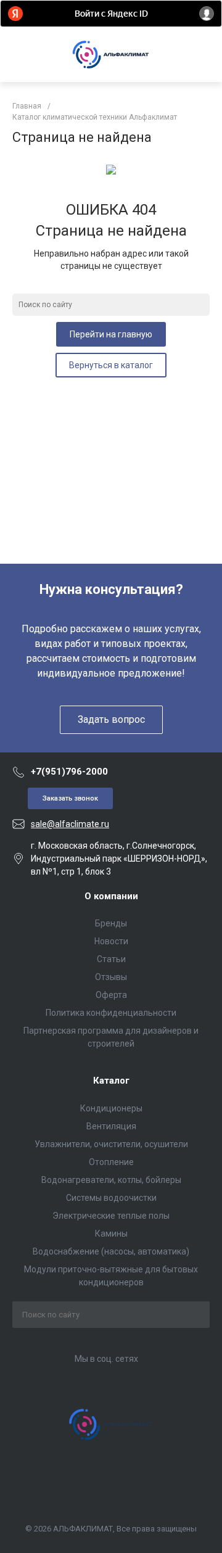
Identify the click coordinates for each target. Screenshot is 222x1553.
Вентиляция (111, 1126)
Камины (111, 1233)
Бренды (111, 923)
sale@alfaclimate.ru (70, 824)
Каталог (111, 1080)
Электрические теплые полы (111, 1216)
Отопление (111, 1162)
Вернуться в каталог (111, 365)
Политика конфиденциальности (111, 1013)
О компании (111, 896)
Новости (111, 941)
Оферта (111, 995)
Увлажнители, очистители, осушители (111, 1144)
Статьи (111, 959)
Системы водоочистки (111, 1198)
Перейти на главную (111, 334)
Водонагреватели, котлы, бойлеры (111, 1180)
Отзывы (111, 977)
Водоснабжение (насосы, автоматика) (111, 1251)
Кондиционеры (111, 1108)
